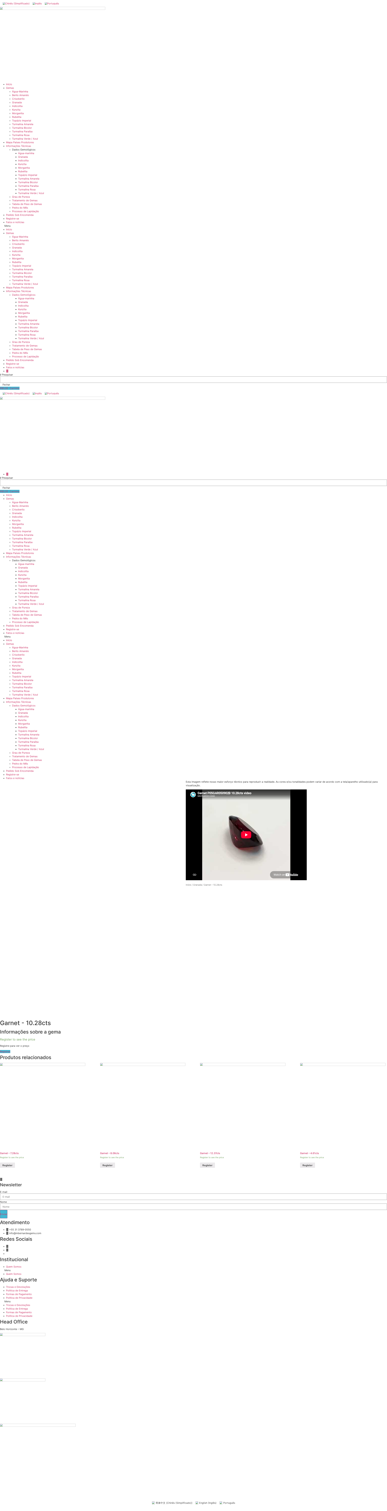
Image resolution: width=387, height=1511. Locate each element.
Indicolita (17, 106)
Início (9, 84)
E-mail (3, 1192)
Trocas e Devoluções (18, 1286)
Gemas (10, 87)
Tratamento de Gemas (24, 200)
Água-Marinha (20, 91)
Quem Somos (13, 1266)
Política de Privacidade (19, 1297)
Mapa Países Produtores (20, 142)
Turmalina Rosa (20, 135)
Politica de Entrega (17, 1290)
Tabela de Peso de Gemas (27, 204)
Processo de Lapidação (25, 211)
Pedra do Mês (20, 207)
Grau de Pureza (21, 196)
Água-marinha (26, 153)
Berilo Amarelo (20, 95)
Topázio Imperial (21, 120)
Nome (3, 1202)
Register (7, 1165)
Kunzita (16, 109)
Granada (17, 102)
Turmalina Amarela (22, 124)
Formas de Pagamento (19, 1294)
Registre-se (12, 218)
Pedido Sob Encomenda (20, 214)
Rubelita (16, 116)
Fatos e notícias (15, 222)
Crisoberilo (18, 98)
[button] (193, 226)
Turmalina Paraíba (22, 131)
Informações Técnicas (18, 145)
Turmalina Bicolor (22, 127)
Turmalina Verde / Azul (25, 138)
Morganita (18, 113)
